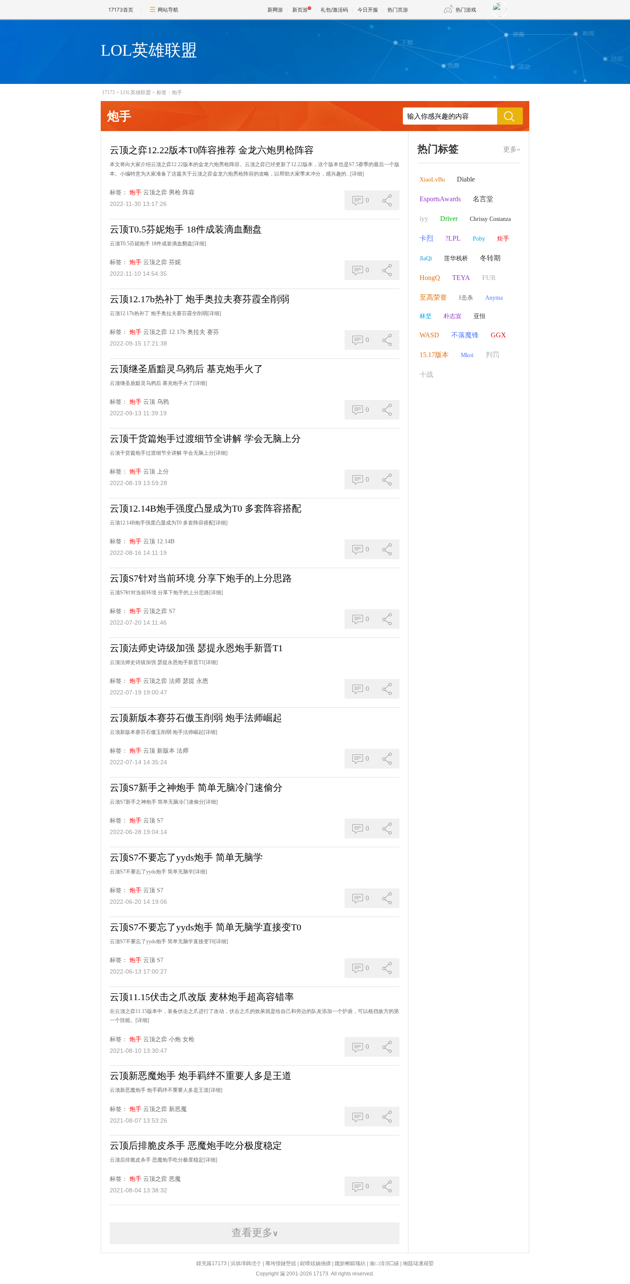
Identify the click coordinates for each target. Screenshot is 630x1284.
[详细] (357, 174)
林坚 (426, 316)
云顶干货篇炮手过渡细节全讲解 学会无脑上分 (205, 438)
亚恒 (480, 316)
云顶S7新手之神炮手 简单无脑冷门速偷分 (196, 787)
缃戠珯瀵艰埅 (418, 1263)
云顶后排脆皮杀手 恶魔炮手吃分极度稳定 (196, 1145)
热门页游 (397, 9)
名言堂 (483, 199)
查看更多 (254, 1232)
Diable (466, 179)
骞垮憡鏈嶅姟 (280, 1263)
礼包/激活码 (334, 9)
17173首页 (120, 9)
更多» (511, 149)
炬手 (503, 238)
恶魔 (175, 1179)
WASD (429, 335)
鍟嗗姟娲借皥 (315, 1263)
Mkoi (467, 355)
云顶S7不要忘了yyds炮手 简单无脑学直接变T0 (205, 927)
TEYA (461, 277)
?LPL (453, 238)
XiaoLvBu (432, 179)
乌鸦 (163, 402)
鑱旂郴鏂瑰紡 (350, 1263)
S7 (172, 611)
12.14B (165, 541)
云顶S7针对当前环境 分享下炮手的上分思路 (201, 578)
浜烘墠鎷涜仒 (246, 1263)
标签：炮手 (169, 92)
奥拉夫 (196, 332)
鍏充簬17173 (211, 1263)
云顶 (149, 402)
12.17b (177, 332)
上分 (163, 471)
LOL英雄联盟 (135, 92)
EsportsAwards (440, 199)
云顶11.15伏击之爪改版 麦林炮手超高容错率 (202, 997)
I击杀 (466, 298)
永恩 (202, 681)
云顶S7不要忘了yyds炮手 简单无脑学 (186, 857)
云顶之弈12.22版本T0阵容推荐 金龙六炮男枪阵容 (212, 150)
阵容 (189, 192)
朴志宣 (453, 316)
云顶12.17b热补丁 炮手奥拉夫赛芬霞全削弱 (199, 299)
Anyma (494, 298)
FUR (489, 277)
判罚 (492, 354)
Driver (449, 218)
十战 (426, 374)
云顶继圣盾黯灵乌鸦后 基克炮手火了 (186, 368)
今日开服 (367, 9)
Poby (479, 238)
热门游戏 (466, 9)
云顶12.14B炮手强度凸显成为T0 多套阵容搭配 (205, 508)
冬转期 (490, 258)
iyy (424, 218)
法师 (175, 681)
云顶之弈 (155, 192)
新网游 (275, 9)
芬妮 (175, 262)
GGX (498, 335)
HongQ (430, 277)
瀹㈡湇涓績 (384, 1263)
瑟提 (189, 681)
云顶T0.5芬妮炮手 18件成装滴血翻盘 (186, 229)
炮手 (135, 192)
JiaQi (426, 258)
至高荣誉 (433, 297)
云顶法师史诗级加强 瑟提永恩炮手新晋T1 (196, 648)
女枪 (189, 1039)
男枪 (175, 192)
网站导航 (168, 9)
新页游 (300, 9)
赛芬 (213, 332)
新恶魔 (178, 1109)
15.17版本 (434, 354)
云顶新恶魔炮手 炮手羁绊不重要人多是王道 (200, 1075)
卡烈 (426, 238)
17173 (108, 92)
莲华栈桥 (456, 258)
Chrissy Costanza (490, 219)
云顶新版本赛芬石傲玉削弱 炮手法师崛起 (196, 717)
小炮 (175, 1039)
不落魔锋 (465, 335)
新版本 (166, 751)
